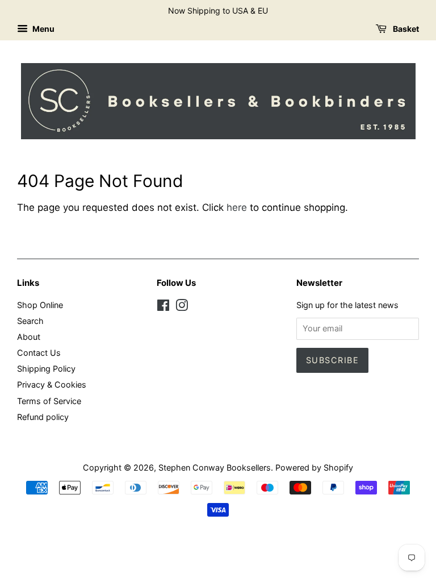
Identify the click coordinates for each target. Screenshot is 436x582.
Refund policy (43, 417)
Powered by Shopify (314, 467)
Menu (42, 29)
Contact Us (39, 352)
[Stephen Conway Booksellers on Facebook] (163, 307)
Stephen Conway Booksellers (214, 467)
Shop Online (40, 305)
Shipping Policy (46, 368)
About (28, 337)
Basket (405, 29)
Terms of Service (49, 401)
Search (30, 321)
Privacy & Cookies (51, 384)
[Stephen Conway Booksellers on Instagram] (181, 307)
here (237, 207)
